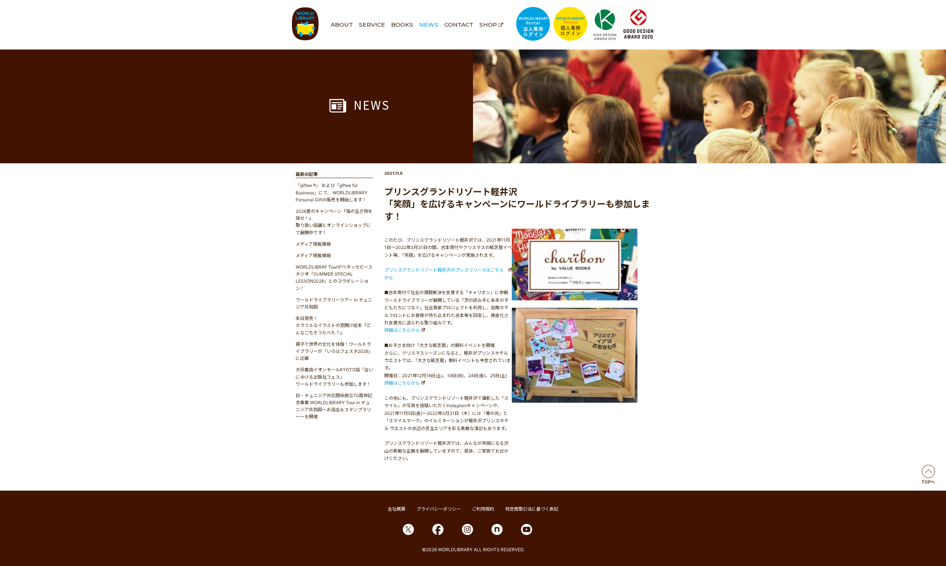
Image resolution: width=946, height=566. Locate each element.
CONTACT (458, 24)
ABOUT (342, 24)
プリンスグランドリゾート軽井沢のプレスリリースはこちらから (444, 273)
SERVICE (372, 24)
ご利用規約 (483, 509)
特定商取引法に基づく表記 (531, 509)
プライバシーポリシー (438, 509)
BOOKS (402, 24)
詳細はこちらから (402, 330)
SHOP (488, 24)
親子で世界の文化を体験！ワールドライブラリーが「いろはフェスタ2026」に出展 (334, 351)
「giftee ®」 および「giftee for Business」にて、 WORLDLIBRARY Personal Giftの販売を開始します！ (331, 192)
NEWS (428, 24)
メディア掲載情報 (313, 244)
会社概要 (396, 509)
